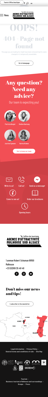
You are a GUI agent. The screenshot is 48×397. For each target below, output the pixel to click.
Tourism (24, 379)
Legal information (17, 349)
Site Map (39, 351)
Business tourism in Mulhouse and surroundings (24, 381)
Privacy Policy (32, 349)
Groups (20, 384)
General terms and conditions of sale (20, 351)
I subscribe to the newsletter (20, 304)
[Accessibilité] (24, 3)
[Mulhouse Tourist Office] (23, 15)
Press (28, 384)
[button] (27, 3)
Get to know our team (24, 151)
